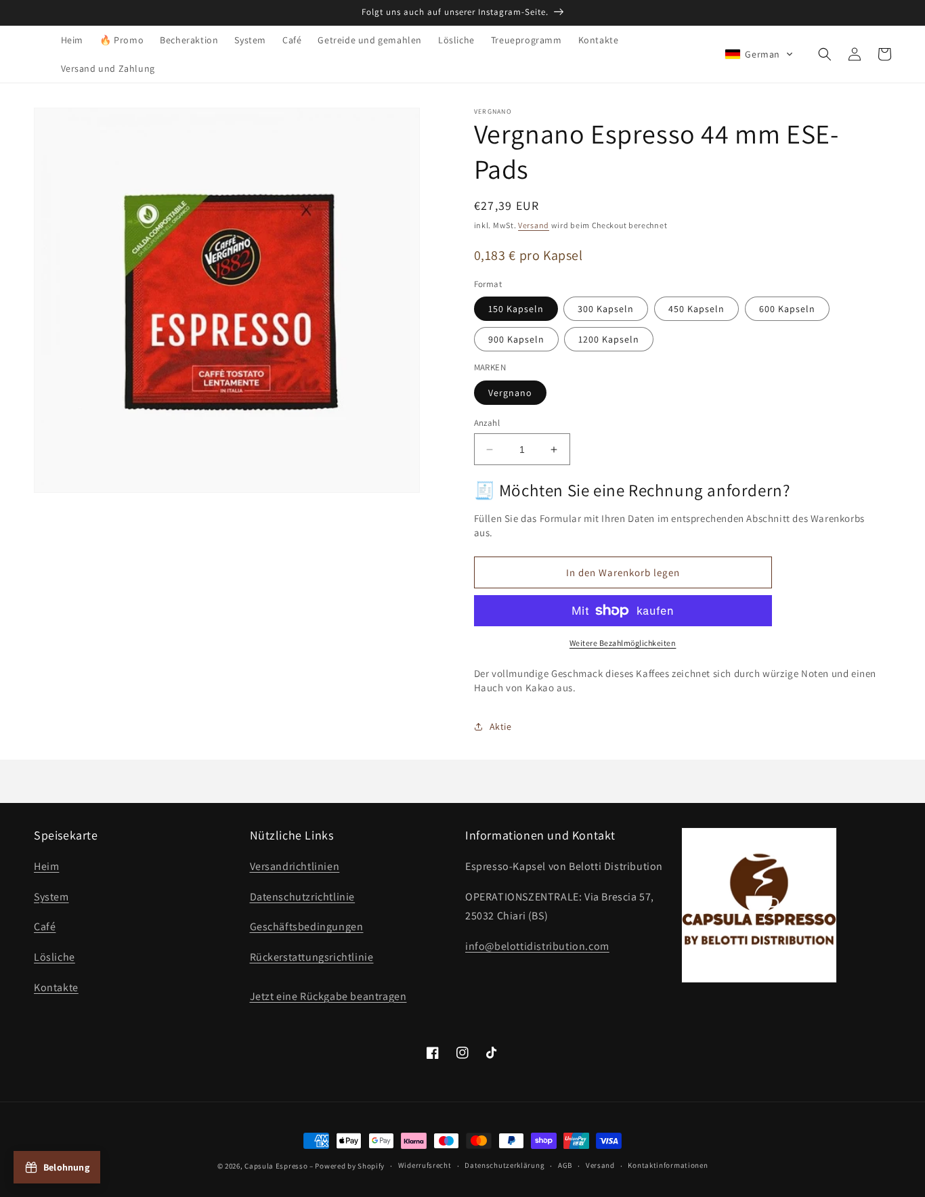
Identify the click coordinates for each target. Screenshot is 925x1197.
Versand (533, 225)
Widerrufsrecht (425, 1165)
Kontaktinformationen (668, 1165)
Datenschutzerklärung (504, 1165)
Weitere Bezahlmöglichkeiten (622, 643)
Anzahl (487, 423)
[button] (759, 54)
